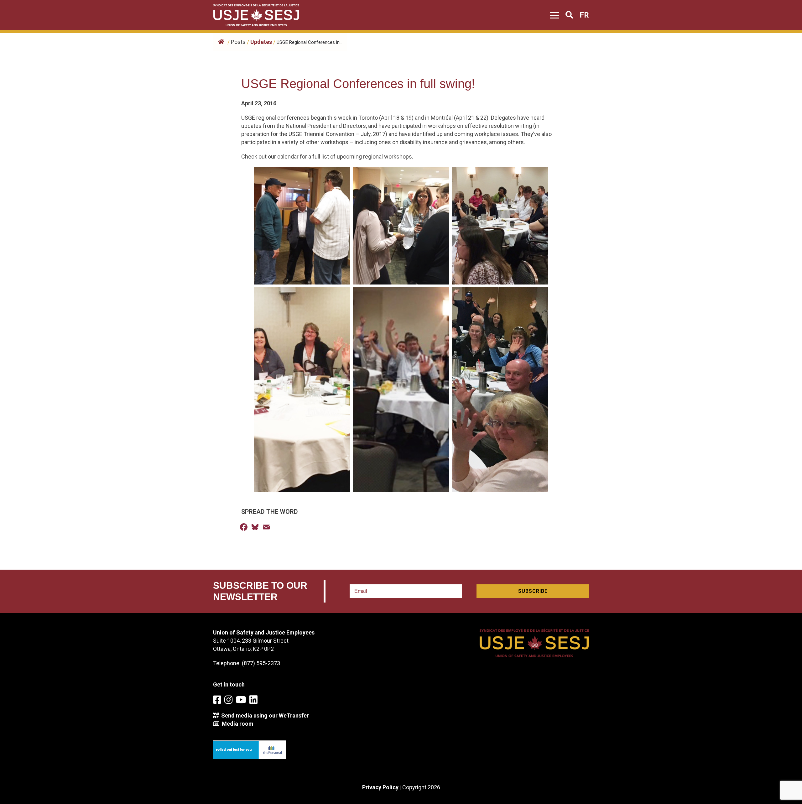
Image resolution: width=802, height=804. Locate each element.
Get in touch (229, 684)
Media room (236, 723)
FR (584, 15)
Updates (261, 42)
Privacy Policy (380, 787)
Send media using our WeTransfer (264, 715)
